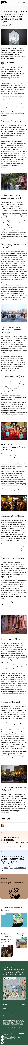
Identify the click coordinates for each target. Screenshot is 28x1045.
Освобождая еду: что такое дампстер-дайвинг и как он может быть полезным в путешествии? (13, 909)
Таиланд (6, 867)
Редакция (9, 978)
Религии (12, 9)
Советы (17, 846)
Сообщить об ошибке (8, 1015)
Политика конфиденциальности (11, 1012)
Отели (11, 867)
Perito (2, 9)
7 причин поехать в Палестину (21, 934)
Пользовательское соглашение (10, 1014)
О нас (4, 1008)
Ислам (17, 9)
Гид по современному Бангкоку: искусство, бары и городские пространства (13, 860)
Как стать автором (7, 1010)
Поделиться (2, 1036)
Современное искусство (20, 867)
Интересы (7, 9)
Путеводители (5, 870)
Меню (23, 2)
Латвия (5, 946)
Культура (12, 846)
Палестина (19, 938)
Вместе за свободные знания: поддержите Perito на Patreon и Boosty (13, 971)
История (6, 846)
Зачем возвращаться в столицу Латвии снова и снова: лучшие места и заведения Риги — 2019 (6, 938)
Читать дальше (4, 832)
